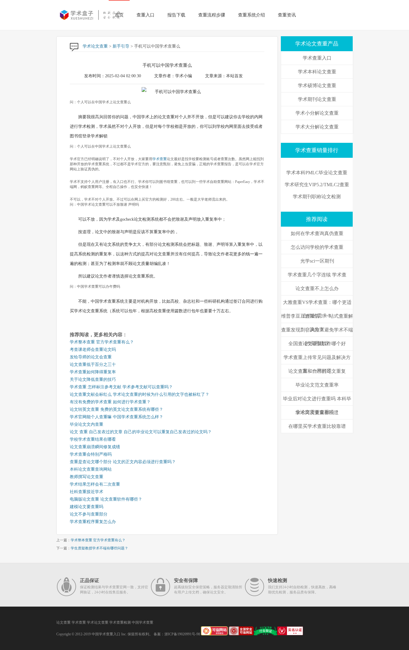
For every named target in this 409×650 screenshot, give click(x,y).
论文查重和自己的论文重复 (317, 371)
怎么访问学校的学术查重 (317, 247)
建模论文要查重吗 (86, 506)
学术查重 (159, 159)
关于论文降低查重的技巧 (93, 379)
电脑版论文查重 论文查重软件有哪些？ (106, 499)
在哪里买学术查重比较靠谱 (317, 426)
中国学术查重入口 (106, 634)
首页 (119, 15)
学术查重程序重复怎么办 (93, 521)
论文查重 (63, 622)
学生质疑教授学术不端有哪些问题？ (99, 548)
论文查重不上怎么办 (317, 288)
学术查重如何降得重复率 (93, 372)
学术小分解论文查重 (317, 113)
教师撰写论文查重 (86, 477)
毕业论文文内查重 (86, 424)
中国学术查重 (142, 622)
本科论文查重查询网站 (91, 469)
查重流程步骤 (211, 15)
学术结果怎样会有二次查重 (95, 484)
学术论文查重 (95, 46)
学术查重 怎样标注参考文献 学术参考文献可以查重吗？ (121, 387)
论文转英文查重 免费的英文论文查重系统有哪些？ (116, 409)
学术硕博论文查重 (317, 85)
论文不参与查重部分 (88, 514)
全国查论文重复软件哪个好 (317, 343)
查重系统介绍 (251, 15)
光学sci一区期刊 (317, 260)
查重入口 (145, 15)
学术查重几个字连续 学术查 (317, 274)
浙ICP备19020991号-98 (182, 634)
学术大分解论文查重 (317, 126)
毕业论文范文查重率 (317, 384)
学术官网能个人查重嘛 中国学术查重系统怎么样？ (116, 417)
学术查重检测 (120, 622)
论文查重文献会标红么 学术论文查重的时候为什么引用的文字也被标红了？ (139, 394)
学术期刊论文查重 (317, 99)
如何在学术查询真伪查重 (317, 233)
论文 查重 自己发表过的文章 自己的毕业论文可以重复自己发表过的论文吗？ (141, 432)
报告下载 (176, 15)
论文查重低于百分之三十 (93, 364)
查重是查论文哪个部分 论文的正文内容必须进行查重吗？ (123, 462)
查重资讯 (287, 15)
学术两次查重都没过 (317, 412)
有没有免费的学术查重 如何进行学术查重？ (110, 402)
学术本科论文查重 (317, 71)
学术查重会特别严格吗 (91, 454)
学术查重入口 (317, 57)
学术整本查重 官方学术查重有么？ (102, 342)
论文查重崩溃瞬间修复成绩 (95, 447)
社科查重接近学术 (86, 492)
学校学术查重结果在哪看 (93, 439)
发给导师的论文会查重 (91, 357)
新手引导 (121, 46)
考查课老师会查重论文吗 (93, 349)
